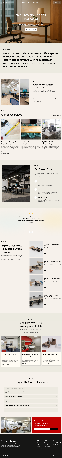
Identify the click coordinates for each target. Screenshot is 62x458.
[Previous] (30, 232)
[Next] (32, 232)
